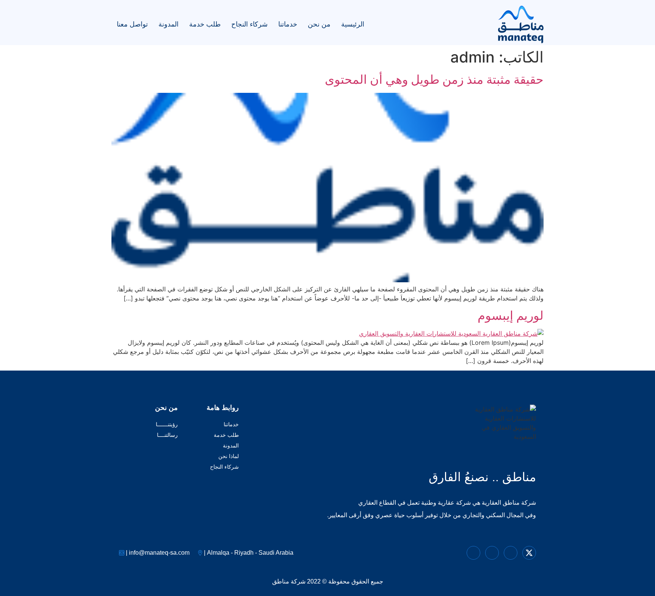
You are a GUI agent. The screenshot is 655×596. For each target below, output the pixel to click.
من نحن (319, 24)
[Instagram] (510, 553)
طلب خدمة (205, 24)
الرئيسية (352, 24)
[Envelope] (473, 553)
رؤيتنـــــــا (167, 424)
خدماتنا (287, 24)
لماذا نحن (228, 456)
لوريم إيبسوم (511, 315)
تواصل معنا (132, 24)
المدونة (168, 24)
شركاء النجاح (249, 24)
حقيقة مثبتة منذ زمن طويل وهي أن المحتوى (434, 79)
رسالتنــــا (167, 435)
